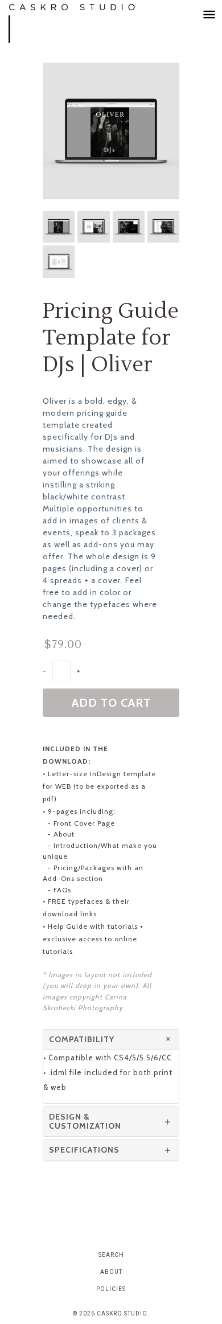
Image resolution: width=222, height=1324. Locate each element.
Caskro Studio (122, 1313)
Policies (111, 1289)
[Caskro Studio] (85, 23)
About (111, 1272)
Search (111, 1255)
